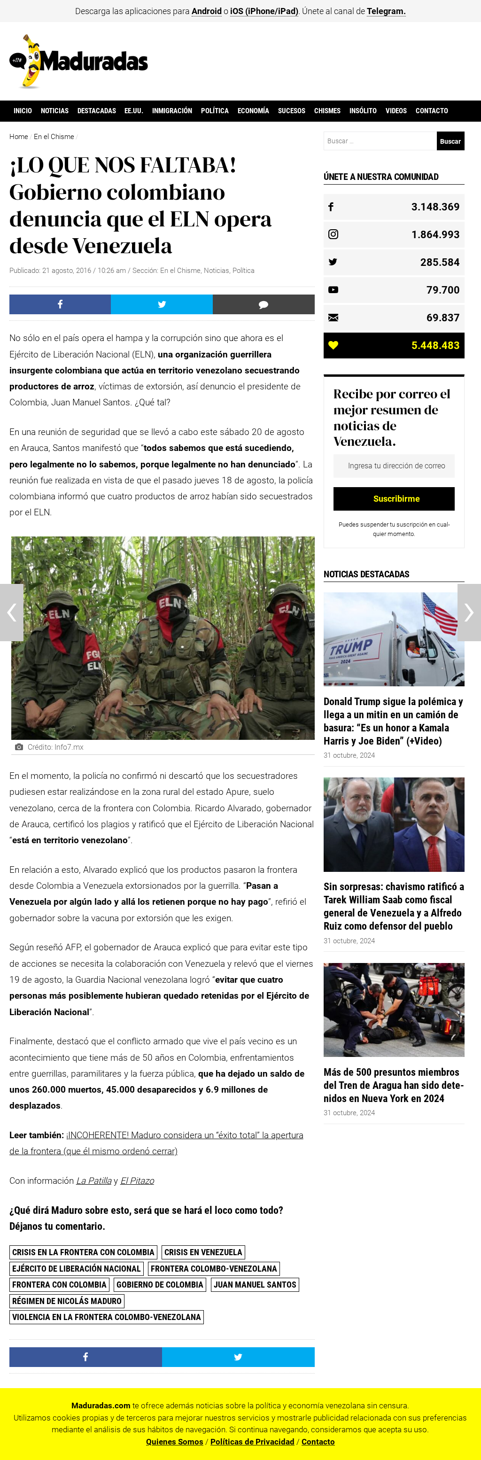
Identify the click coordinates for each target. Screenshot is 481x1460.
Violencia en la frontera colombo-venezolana (106, 1317)
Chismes (327, 111)
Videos (396, 111)
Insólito (363, 111)
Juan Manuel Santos (255, 1284)
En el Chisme (54, 136)
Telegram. (386, 11)
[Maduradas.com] (78, 86)
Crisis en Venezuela (203, 1252)
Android (207, 11)
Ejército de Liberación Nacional (76, 1269)
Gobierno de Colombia (159, 1284)
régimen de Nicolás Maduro (67, 1301)
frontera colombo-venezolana (214, 1269)
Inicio (23, 111)
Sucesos (291, 111)
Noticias (55, 111)
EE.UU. (133, 111)
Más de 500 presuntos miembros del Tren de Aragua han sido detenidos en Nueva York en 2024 (394, 1085)
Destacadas (97, 111)
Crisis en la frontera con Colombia (83, 1252)
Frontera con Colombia (59, 1284)
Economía (253, 111)
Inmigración (172, 111)
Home (18, 136)
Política (215, 111)
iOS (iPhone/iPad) (264, 11)
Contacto (432, 111)
